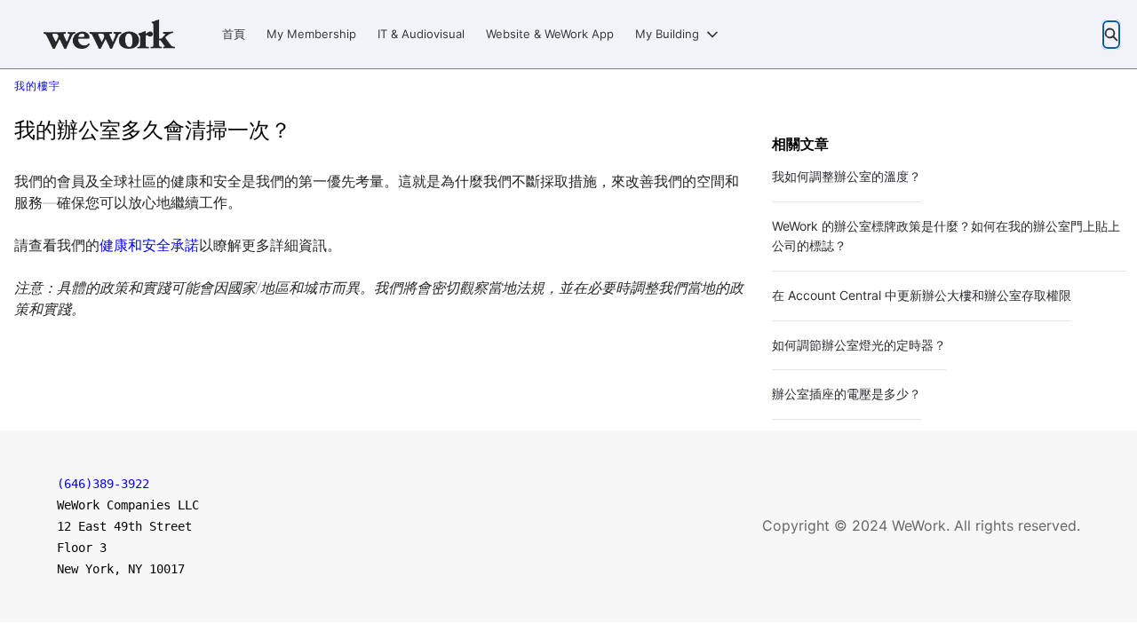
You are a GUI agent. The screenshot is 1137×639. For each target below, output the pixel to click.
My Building (667, 34)
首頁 (233, 34)
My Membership (311, 34)
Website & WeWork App (550, 34)
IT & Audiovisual (421, 34)
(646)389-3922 (103, 484)
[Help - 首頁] (109, 34)
